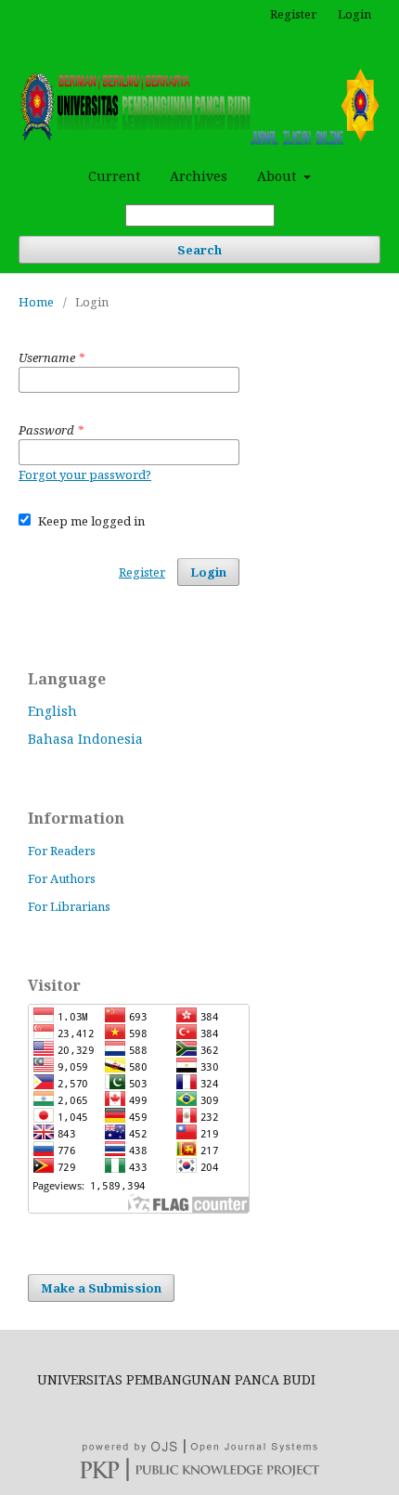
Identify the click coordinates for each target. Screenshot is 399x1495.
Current (114, 176)
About (278, 176)
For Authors (62, 878)
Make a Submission (101, 1288)
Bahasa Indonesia (85, 739)
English (52, 711)
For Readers (62, 850)
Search (199, 249)
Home (36, 301)
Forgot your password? (85, 474)
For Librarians (69, 906)
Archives (198, 176)
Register (293, 14)
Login (354, 14)
